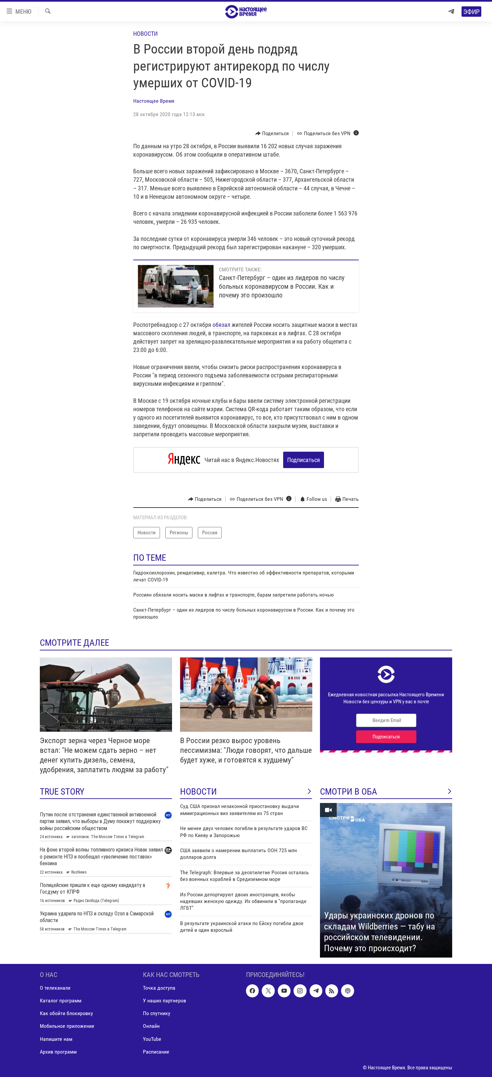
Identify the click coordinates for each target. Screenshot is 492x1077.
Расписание (156, 1052)
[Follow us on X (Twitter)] (268, 991)
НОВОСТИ (198, 791)
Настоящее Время (153, 101)
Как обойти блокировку (66, 1013)
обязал (221, 324)
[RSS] (331, 991)
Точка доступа (159, 988)
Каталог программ (60, 1001)
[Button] (272, 133)
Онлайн (151, 1026)
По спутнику (156, 1013)
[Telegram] (451, 11)
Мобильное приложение (67, 1026)
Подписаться (303, 459)
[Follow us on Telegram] (316, 991)
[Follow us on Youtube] (284, 991)
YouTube (152, 1039)
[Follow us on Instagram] (300, 991)
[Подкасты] (347, 991)
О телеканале (55, 988)
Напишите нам (56, 1039)
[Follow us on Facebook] (252, 991)
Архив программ (58, 1052)
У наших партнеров (164, 1001)
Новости (145, 33)
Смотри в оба (348, 791)
